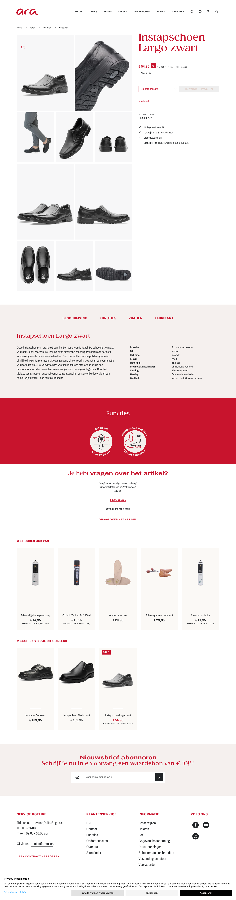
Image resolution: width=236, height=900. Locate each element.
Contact (91, 829)
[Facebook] (195, 825)
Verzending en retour (152, 859)
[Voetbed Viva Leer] (118, 572)
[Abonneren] (159, 777)
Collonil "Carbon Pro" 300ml (76, 615)
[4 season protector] (200, 572)
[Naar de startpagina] (27, 12)
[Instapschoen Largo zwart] (45, 73)
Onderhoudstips (97, 841)
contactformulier (42, 844)
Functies (92, 835)
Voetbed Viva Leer (118, 615)
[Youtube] (206, 825)
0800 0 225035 (118, 499)
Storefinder (93, 853)
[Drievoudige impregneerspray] (35, 572)
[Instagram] (195, 836)
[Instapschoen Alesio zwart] (76, 672)
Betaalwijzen (147, 823)
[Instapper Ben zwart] (35, 672)
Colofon (144, 829)
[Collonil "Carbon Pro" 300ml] (76, 572)
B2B (89, 823)
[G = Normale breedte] (101, 441)
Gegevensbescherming (154, 841)
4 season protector (200, 615)
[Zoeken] (192, 12)
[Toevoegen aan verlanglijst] (23, 48)
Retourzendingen (150, 847)
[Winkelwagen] (216, 12)
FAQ (141, 835)
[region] (74, 163)
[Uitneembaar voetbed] (135, 441)
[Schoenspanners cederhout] (159, 572)
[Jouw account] (208, 12)
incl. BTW (145, 73)
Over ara (92, 847)
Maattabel (144, 101)
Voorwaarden (147, 865)
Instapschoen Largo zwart (118, 715)
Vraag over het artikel (118, 519)
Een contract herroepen (39, 856)
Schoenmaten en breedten (156, 853)
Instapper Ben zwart (36, 715)
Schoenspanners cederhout (159, 615)
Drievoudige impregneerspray (35, 615)
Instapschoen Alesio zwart (76, 715)
